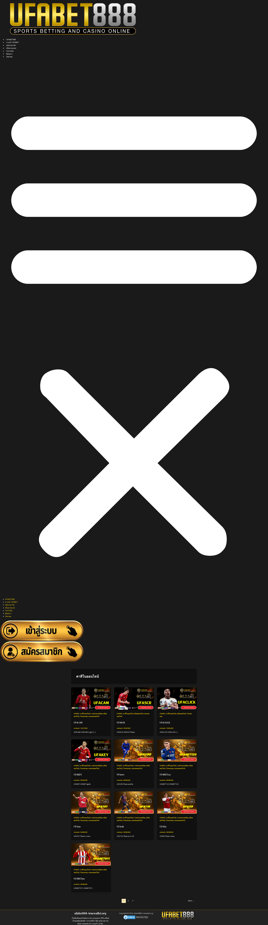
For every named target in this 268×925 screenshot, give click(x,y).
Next (191, 900)
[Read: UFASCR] (134, 698)
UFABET (76, 714)
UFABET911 (79, 878)
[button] (134, 329)
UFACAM (78, 722)
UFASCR (121, 722)
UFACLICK (165, 722)
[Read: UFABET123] (177, 750)
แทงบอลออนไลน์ (93, 716)
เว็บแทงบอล (84, 716)
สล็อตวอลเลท (11, 48)
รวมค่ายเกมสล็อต (96, 714)
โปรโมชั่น (10, 51)
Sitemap (9, 57)
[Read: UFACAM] (91, 698)
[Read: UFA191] (91, 802)
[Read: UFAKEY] (91, 750)
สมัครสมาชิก (11, 45)
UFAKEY (78, 774)
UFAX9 (163, 826)
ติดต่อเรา (9, 54)
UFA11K (120, 826)
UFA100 (120, 774)
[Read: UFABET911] (91, 854)
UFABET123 (165, 774)
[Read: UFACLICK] (177, 698)
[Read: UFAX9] (177, 802)
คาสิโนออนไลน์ (85, 714)
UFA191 (77, 826)
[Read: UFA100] (134, 750)
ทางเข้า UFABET (12, 42)
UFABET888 (11, 39)
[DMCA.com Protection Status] (136, 917)
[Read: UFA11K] (134, 802)
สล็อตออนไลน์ (138, 714)
